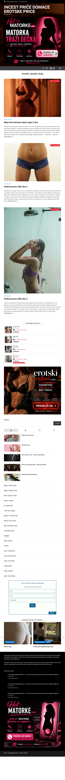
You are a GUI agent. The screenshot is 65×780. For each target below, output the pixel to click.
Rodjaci (6, 536)
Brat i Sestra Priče (10, 496)
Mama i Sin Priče (8, 119)
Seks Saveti (8, 541)
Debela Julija (7, 646)
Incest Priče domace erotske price (27, 9)
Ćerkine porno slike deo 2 (16, 299)
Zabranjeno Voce (25, 445)
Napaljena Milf (15, 326)
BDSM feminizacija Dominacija (29, 474)
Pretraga (6, 420)
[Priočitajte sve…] (8, 137)
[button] (1, 637)
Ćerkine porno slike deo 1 (27, 435)
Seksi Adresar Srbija (9, 671)
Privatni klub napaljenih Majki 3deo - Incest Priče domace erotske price (25, 674)
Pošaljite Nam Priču (13, 753)
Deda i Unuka (8, 501)
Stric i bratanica (9, 551)
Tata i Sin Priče (9, 561)
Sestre (6, 546)
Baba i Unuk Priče (10, 485)
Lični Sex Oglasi (9, 511)
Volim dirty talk (15, 359)
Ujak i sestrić (8, 571)
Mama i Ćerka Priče (11, 516)
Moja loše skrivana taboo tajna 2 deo (21, 122)
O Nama (21, 753)
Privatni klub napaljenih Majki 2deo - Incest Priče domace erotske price (25, 693)
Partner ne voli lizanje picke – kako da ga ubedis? (33, 464)
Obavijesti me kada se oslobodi (19, 354)
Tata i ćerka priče (10, 556)
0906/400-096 (19, 339)
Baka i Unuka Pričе (10, 490)
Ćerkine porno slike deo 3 (16, 186)
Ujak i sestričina (9, 576)
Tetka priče (8, 566)
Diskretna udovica (16, 346)
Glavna (5, 753)
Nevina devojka (15, 336)
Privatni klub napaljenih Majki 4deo (50, 674)
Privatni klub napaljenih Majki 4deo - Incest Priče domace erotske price (25, 684)
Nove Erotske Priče (10, 526)
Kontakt (25, 753)
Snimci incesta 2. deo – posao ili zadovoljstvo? (33, 454)
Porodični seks (7, 183)
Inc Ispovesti (8, 506)
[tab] (11, 430)
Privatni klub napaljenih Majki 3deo (43, 646)
